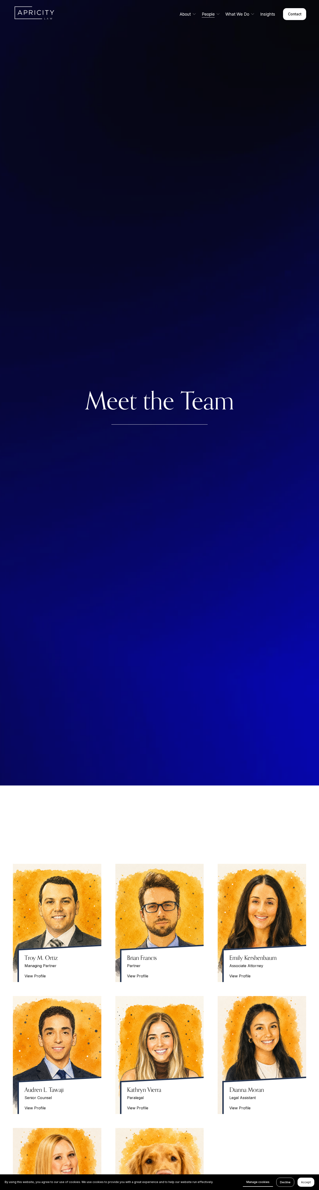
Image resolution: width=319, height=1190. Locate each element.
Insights (267, 14)
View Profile (35, 976)
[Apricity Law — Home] (40, 14)
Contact (294, 14)
